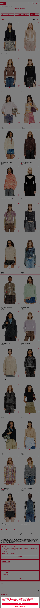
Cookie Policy (28, 600)
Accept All (20, 603)
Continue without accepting (20, 606)
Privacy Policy (22, 600)
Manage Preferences (12, 600)
